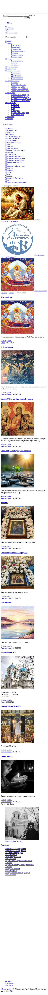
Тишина (4, 503)
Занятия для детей (18, 87)
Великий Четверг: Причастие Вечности (17, 399)
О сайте (8, 981)
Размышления (6, 395)
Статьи (11, 293)
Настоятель (15, 107)
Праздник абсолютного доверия (17, 873)
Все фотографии (17, 115)
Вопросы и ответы (12, 138)
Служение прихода (12, 71)
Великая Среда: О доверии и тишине (16, 451)
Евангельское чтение (13, 142)
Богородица (9, 134)
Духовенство (16, 49)
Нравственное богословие (15, 150)
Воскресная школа (12, 81)
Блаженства (9, 132)
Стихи (7, 174)
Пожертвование (11, 67)
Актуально (15, 65)
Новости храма (17, 61)
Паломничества (17, 79)
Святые (8, 172)
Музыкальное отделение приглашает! (19, 865)
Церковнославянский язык (15, 182)
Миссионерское (17, 77)
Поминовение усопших (14, 162)
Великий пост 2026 (8, 652)
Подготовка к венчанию (20, 101)
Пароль (32, 15)
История (14, 53)
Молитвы (9, 146)
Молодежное (16, 75)
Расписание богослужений (15, 849)
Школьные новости (18, 85)
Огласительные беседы (20, 95)
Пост (7, 164)
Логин (5, 15)
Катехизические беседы (20, 97)
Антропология (11, 130)
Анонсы (14, 63)
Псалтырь (9, 170)
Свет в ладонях (7, 756)
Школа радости (7, 989)
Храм (7, 180)
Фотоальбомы (10, 103)
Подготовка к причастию (15, 158)
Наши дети (15, 111)
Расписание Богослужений (15, 851)
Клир (13, 109)
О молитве (9, 152)
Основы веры (10, 154)
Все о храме (15, 45)
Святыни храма (17, 55)
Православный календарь (15, 166)
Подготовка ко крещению (21, 99)
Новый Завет (8, 124)
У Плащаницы (7, 347)
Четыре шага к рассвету (11, 706)
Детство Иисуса (11, 140)
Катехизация (10, 93)
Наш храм (15, 105)
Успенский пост (7, 297)
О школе (14, 83)
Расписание (15, 47)
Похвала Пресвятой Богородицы (14, 553)
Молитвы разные (11, 148)
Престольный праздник (20, 113)
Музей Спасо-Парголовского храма (18, 861)
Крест (7, 144)
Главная (8, 41)
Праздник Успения (12, 869)
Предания (9, 168)
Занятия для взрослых (19, 89)
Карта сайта (9, 117)
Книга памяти (16, 57)
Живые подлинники (13, 857)
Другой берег (6, 602)
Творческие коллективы (20, 91)
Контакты (9, 119)
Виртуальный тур (18, 51)
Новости (8, 59)
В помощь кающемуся (13, 136)
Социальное (15, 73)
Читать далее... (6, 341)
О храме (8, 43)
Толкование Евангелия (14, 178)
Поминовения (10, 69)
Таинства (9, 176)
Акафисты (9, 128)
